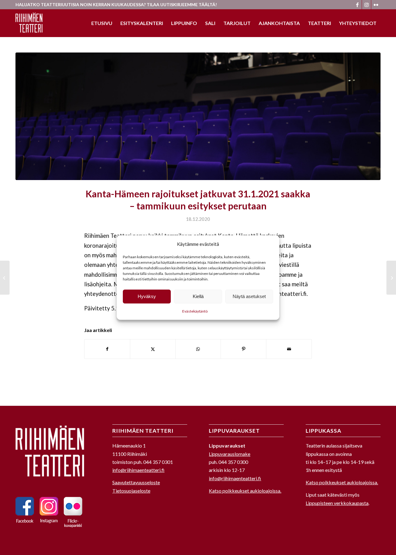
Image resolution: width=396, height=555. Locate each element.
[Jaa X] (152, 349)
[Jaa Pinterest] (243, 349)
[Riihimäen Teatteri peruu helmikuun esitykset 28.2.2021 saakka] (391, 278)
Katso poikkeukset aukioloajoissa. (245, 491)
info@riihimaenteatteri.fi (138, 470)
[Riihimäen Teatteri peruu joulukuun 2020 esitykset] (5, 278)
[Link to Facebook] (357, 4)
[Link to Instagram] (366, 4)
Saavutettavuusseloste (136, 482)
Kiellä (198, 296)
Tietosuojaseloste (131, 491)
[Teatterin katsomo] (198, 116)
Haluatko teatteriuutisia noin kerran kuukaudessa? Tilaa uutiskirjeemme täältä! (116, 4)
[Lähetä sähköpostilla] (289, 349)
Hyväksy (147, 296)
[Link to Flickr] (376, 4)
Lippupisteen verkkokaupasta (337, 503)
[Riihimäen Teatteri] (30, 23)
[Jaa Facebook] (107, 349)
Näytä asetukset (249, 296)
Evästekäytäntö (195, 311)
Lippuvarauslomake (229, 454)
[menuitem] (101, 23)
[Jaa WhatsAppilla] (198, 349)
